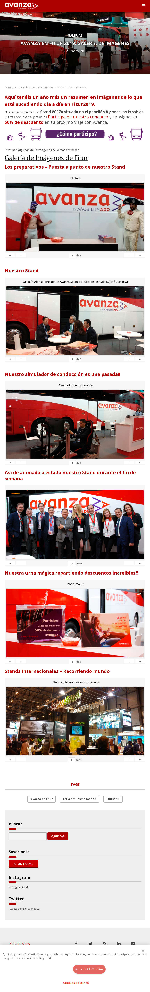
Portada (10, 87)
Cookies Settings (76, 983)
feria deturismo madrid (79, 799)
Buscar (59, 836)
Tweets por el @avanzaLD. (24, 908)
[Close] (143, 950)
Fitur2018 (113, 799)
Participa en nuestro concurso (78, 117)
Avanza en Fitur (42, 799)
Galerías (75, 35)
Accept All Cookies (89, 969)
